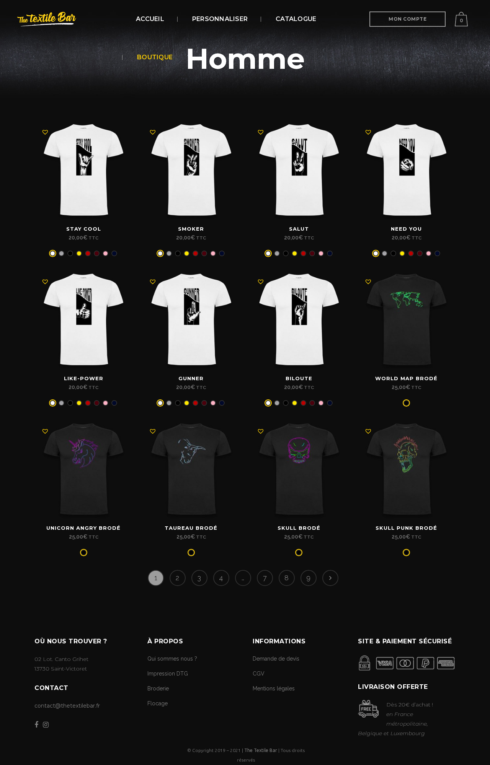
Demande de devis (276, 659)
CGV (259, 674)
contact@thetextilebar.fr (67, 705)
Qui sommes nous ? (172, 659)
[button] (45, 132)
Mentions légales (274, 688)
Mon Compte (407, 19)
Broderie (158, 688)
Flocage (157, 703)
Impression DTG (167, 674)
